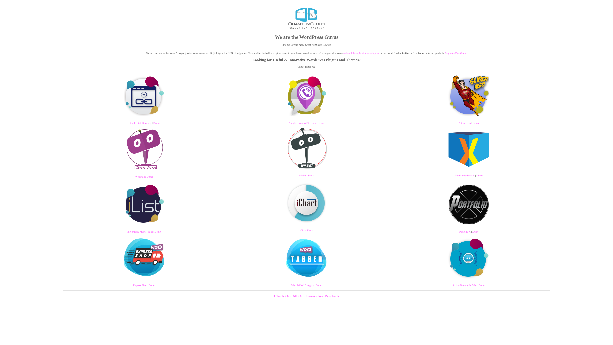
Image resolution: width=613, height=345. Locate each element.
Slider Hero (465, 123)
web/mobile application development (361, 53)
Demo (156, 123)
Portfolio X (465, 231)
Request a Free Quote (455, 53)
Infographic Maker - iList (140, 231)
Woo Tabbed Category (302, 285)
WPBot (302, 175)
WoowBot (140, 176)
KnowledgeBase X (465, 175)
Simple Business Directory (302, 123)
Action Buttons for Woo (465, 285)
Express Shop (140, 285)
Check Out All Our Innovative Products (306, 296)
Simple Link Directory (140, 123)
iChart (303, 230)
